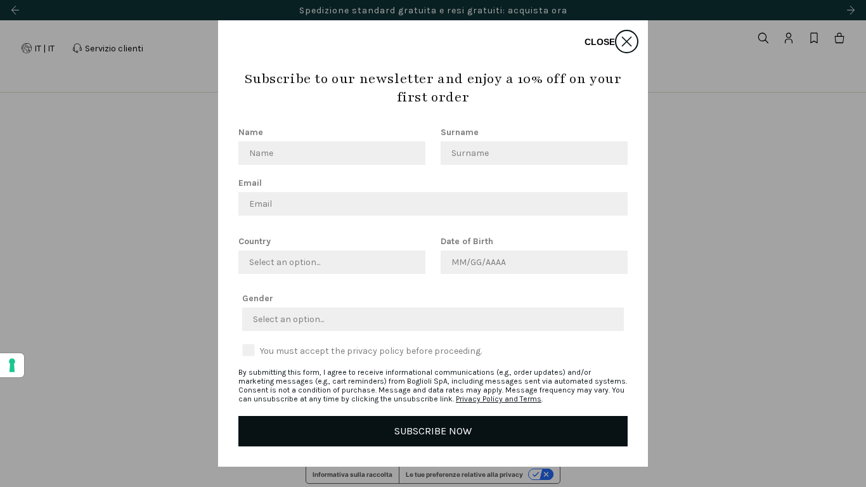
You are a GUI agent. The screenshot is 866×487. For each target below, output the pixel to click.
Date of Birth (467, 241)
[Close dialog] (627, 41)
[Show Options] (413, 262)
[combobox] (328, 262)
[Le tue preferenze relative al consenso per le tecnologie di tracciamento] (12, 365)
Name (250, 132)
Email (250, 183)
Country (254, 241)
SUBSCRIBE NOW (433, 431)
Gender (257, 298)
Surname (460, 132)
